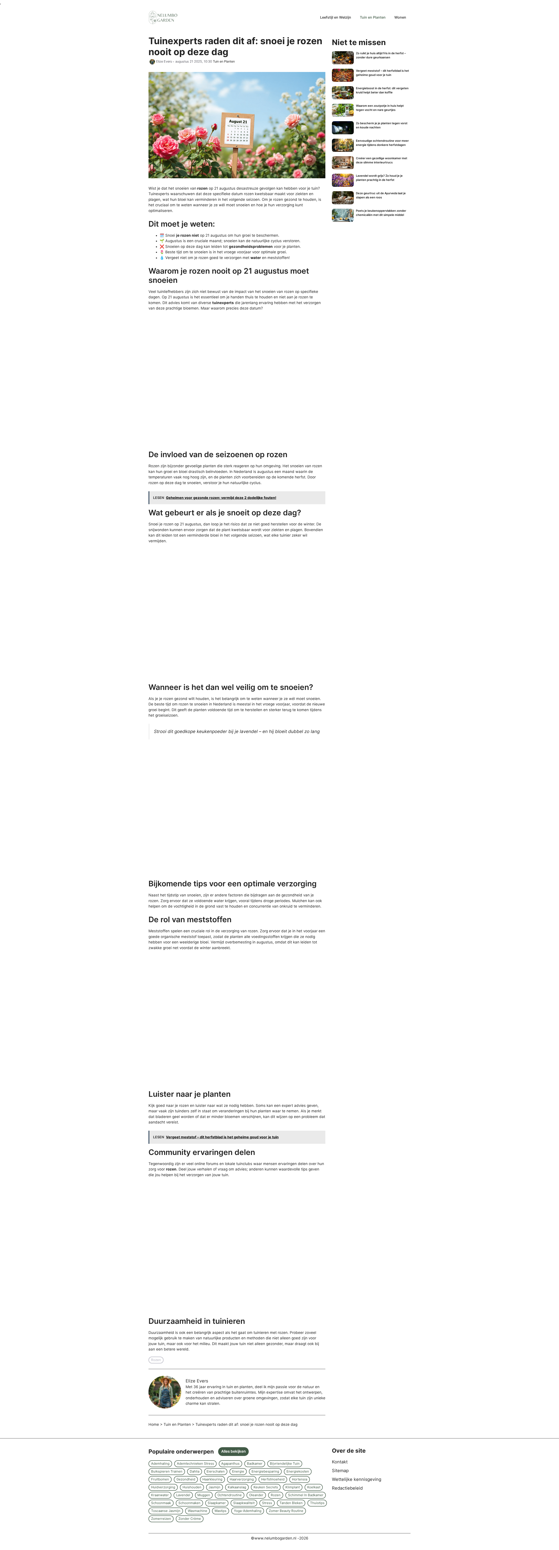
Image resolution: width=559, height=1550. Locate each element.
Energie (238, 1471)
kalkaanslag (237, 1487)
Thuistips (317, 1503)
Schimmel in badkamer (305, 1495)
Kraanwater (160, 1495)
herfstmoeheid (273, 1479)
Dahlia (194, 1471)
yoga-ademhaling (247, 1511)
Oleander (256, 1495)
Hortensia (299, 1479)
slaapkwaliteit (244, 1503)
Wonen (400, 17)
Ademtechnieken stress (195, 1463)
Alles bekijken (233, 1451)
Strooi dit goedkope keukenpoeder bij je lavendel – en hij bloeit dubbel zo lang (237, 731)
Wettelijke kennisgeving (356, 1479)
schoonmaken (189, 1503)
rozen (156, 1360)
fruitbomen (160, 1479)
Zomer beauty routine (286, 1511)
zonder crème (189, 1519)
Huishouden (192, 1487)
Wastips (220, 1511)
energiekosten (297, 1471)
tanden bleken (291, 1503)
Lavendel (183, 1495)
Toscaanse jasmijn (165, 1511)
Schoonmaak (161, 1503)
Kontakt (340, 1461)
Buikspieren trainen (166, 1471)
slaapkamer (217, 1503)
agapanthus (230, 1463)
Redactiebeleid (347, 1488)
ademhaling (160, 1463)
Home (153, 1424)
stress (267, 1503)
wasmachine (197, 1511)
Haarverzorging (242, 1479)
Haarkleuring (212, 1479)
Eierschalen (216, 1471)
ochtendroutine (229, 1495)
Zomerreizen (161, 1519)
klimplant (292, 1487)
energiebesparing (265, 1471)
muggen (203, 1495)
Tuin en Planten (373, 17)
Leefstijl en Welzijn (335, 17)
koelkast (313, 1487)
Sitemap (340, 1470)
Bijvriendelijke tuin (285, 1463)
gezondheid (185, 1479)
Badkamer (254, 1463)
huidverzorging (163, 1487)
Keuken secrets (266, 1487)
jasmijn (214, 1487)
